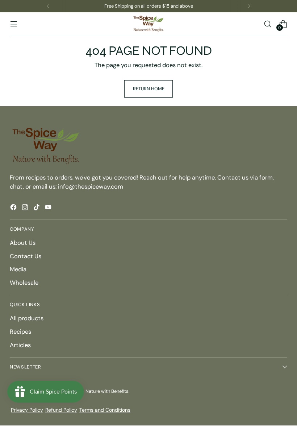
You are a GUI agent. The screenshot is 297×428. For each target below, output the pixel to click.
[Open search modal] (267, 23)
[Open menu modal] (13, 23)
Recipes (20, 332)
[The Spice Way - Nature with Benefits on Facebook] (14, 208)
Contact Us (25, 256)
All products (26, 318)
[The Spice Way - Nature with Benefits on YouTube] (49, 208)
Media (18, 269)
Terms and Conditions (104, 410)
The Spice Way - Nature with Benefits (89, 391)
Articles (20, 345)
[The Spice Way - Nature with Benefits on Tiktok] (37, 208)
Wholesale (24, 283)
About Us (22, 243)
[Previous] (48, 6)
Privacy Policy (27, 410)
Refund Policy (61, 410)
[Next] (249, 6)
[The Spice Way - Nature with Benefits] (148, 23)
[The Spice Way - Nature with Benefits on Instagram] (25, 208)
